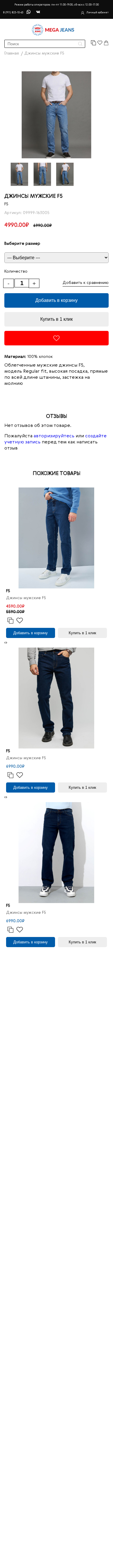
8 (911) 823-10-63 (13, 12)
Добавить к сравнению (86, 283)
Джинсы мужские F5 (26, 598)
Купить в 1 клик (56, 319)
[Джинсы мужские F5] (56, 537)
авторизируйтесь (54, 436)
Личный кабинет (97, 12)
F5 (6, 204)
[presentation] (5, 643)
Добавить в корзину (56, 300)
